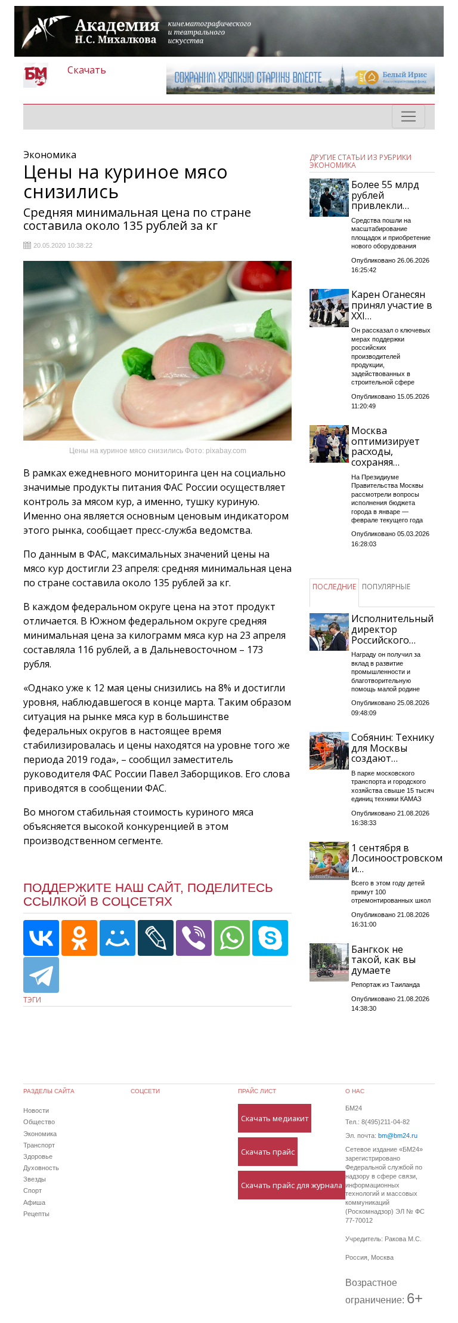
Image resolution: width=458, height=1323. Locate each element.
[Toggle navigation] (408, 116)
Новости (36, 1110)
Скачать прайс (268, 1151)
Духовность (41, 1167)
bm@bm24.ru (397, 1135)
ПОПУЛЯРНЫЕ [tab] (386, 586)
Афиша (34, 1202)
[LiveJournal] (156, 938)
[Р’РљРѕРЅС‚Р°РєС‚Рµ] (41, 938)
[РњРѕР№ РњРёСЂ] (117, 938)
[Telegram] (41, 975)
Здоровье (37, 1156)
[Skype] (270, 938)
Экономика (40, 1133)
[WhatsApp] (232, 938)
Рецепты (36, 1213)
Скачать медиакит (274, 1118)
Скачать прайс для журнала (291, 1185)
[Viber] (194, 938)
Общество (39, 1121)
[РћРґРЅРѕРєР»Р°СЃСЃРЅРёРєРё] (79, 938)
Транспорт (39, 1145)
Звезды (34, 1179)
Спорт (32, 1190)
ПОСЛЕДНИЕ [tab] (334, 586)
